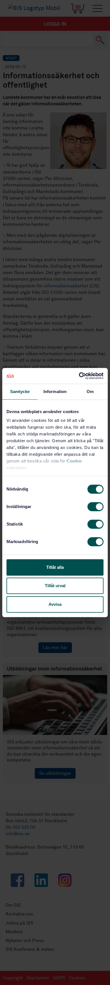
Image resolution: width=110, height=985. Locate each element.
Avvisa (55, 604)
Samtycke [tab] (20, 391)
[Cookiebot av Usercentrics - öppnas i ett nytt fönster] (79, 375)
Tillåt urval (55, 585)
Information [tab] (55, 391)
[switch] (95, 506)
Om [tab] (90, 391)
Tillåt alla (55, 567)
